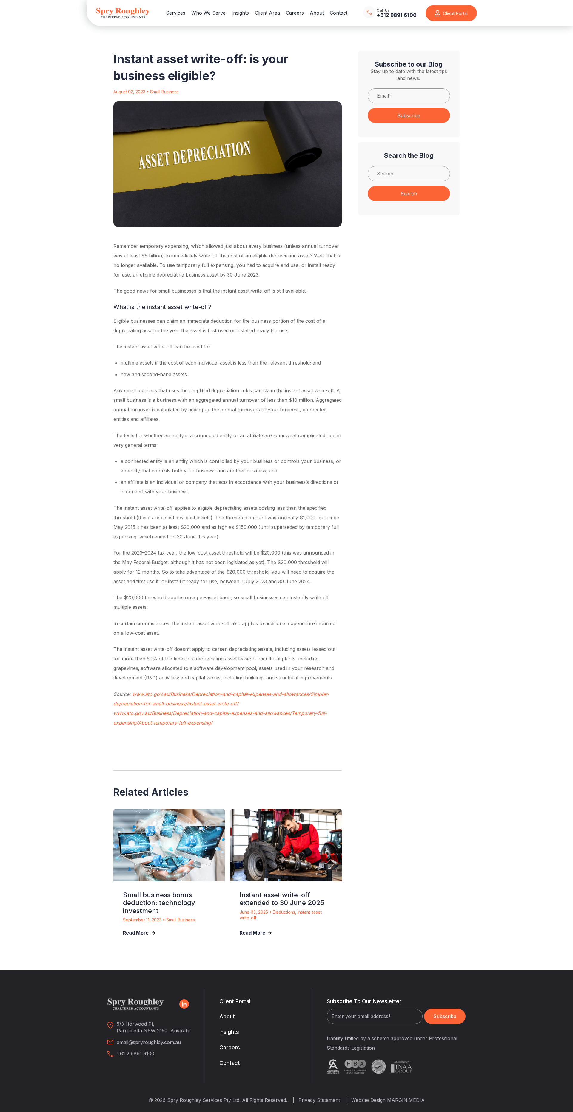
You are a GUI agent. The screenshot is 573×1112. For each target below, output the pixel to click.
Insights (240, 13)
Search (409, 194)
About (317, 13)
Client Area (267, 13)
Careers (295, 13)
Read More (136, 933)
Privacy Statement (319, 1100)
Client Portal (234, 1001)
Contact (338, 13)
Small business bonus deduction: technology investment (159, 903)
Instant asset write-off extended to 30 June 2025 (282, 898)
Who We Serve (208, 13)
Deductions (284, 912)
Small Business (164, 91)
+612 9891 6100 (397, 15)
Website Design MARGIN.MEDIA (388, 1100)
